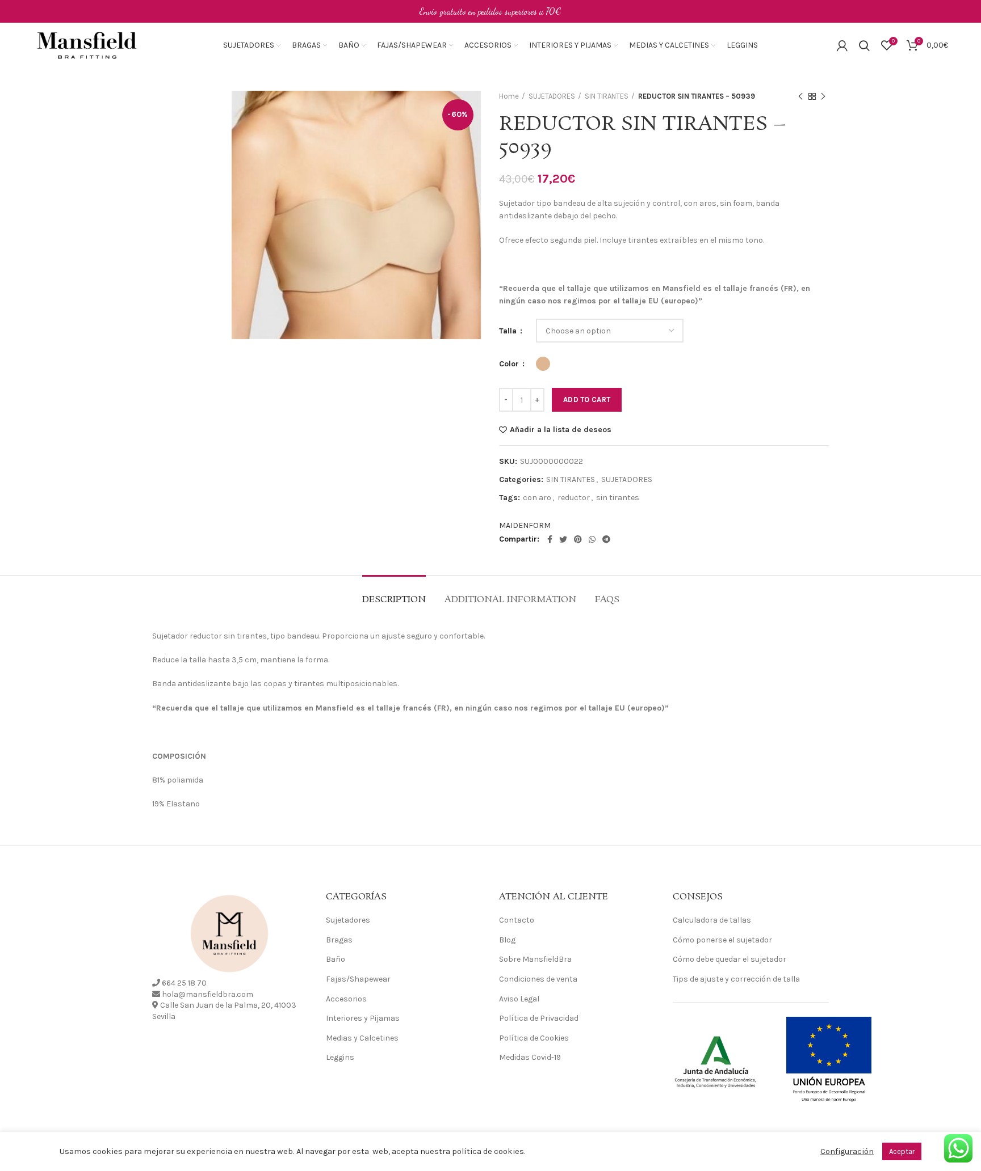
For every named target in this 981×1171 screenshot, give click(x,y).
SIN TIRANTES (606, 96)
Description (394, 599)
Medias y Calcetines (362, 1038)
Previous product (800, 96)
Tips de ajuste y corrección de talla (736, 979)
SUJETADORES (552, 96)
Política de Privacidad (538, 1018)
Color (510, 364)
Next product (823, 96)
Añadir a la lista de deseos (560, 430)
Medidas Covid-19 (530, 1057)
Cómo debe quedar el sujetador (729, 959)
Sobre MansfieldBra (535, 959)
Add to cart (586, 399)
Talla (509, 331)
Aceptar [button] (902, 1151)
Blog (507, 940)
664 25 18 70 (184, 983)
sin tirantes (617, 497)
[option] (187, 125)
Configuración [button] (847, 1151)
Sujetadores (348, 920)
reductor (573, 497)
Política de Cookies (534, 1038)
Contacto (516, 920)
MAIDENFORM (525, 525)
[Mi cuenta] (842, 45)
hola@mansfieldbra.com (207, 994)
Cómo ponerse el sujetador (722, 940)
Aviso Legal (519, 999)
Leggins (340, 1057)
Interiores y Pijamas (363, 1018)
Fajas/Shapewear (358, 979)
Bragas (339, 940)
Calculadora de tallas (712, 920)
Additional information (510, 599)
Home (509, 96)
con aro (537, 497)
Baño (335, 959)
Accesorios (346, 999)
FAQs (607, 599)
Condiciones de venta (538, 979)
